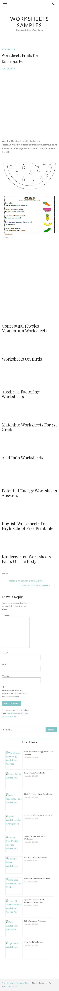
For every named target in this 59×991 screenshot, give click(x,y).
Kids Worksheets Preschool (35, 921)
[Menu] (5, 4)
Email (4, 664)
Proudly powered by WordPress (16, 983)
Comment (6, 615)
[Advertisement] (29, 102)
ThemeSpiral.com (9, 986)
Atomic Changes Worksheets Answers (26, 581)
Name (5, 653)
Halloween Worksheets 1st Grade (37, 878)
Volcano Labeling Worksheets (36, 585)
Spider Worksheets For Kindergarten (38, 815)
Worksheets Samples (29, 22)
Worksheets (8, 49)
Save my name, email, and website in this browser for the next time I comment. (14, 693)
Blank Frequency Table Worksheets (38, 794)
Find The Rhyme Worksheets (35, 857)
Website (5, 676)
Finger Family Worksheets (34, 773)
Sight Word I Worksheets (34, 942)
